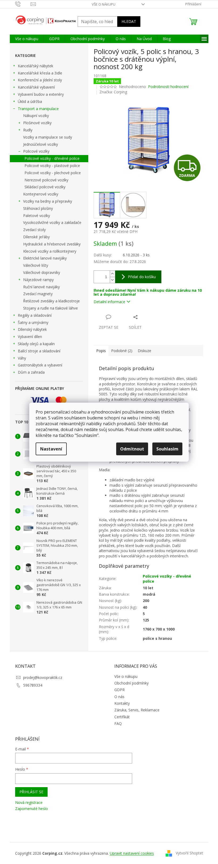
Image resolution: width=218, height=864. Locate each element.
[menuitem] (27, 39)
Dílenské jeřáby (36, 236)
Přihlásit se (31, 791)
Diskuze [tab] (144, 350)
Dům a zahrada (31, 372)
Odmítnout (132, 449)
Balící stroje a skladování (39, 350)
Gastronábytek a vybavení (40, 365)
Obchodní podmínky (131, 683)
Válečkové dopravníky (41, 272)
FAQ (118, 723)
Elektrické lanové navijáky (45, 258)
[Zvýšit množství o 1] (112, 274)
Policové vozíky (36, 151)
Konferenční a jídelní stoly (40, 79)
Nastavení (51, 449)
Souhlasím (167, 449)
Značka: (113, 91)
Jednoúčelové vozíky (40, 144)
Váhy (22, 358)
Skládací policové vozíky (44, 186)
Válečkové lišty (35, 265)
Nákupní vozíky (36, 115)
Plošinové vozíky (37, 122)
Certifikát (122, 716)
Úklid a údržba (30, 101)
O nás (119, 696)
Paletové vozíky (36, 215)
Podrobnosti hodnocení (168, 86)
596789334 (32, 685)
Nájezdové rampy (38, 279)
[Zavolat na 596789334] (23, 3)
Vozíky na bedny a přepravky (47, 201)
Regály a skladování (35, 315)
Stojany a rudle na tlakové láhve (50, 308)
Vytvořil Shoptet (189, 852)
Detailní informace (109, 301)
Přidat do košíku (142, 276)
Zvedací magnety (38, 293)
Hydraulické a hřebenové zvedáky (52, 244)
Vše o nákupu (103, 4)
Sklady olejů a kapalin (36, 343)
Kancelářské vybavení (36, 87)
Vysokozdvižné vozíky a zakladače (52, 222)
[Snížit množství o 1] (112, 280)
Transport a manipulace (38, 108)
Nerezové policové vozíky (46, 179)
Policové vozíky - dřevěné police (51, 158)
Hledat (128, 21)
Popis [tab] (101, 350)
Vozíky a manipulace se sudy (47, 137)
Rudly (27, 129)
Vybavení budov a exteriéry (41, 94)
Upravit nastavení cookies (132, 853)
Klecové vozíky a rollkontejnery (49, 251)
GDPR (119, 689)
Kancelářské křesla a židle (40, 73)
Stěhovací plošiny (38, 208)
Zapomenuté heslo (31, 808)
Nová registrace (29, 802)
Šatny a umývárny (33, 322)
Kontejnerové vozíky (40, 194)
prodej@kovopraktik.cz (42, 677)
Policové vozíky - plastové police (52, 165)
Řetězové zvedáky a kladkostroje (51, 300)
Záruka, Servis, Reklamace (137, 709)
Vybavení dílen (30, 336)
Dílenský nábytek (32, 329)
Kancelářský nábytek (35, 65)
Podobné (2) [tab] (121, 350)
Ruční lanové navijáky (41, 286)
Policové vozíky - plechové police (52, 172)
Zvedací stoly (34, 229)
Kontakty (122, 703)
